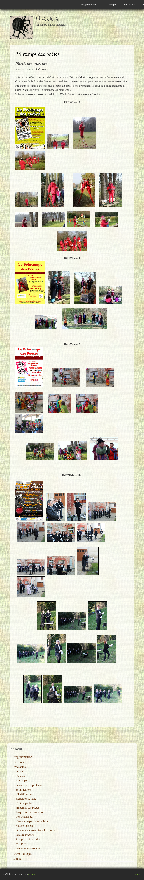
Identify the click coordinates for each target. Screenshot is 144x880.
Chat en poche (24, 803)
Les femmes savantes (28, 848)
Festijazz (21, 843)
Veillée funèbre (24, 825)
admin (138, 874)
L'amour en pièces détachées (32, 821)
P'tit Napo (21, 780)
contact (32, 874)
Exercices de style (26, 798)
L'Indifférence (24, 794)
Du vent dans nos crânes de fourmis (35, 830)
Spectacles (129, 4)
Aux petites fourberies (28, 839)
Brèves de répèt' (22, 853)
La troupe (110, 4)
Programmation (89, 4)
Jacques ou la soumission (30, 812)
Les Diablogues (24, 816)
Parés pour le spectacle (29, 785)
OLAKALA (47, 19)
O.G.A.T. (21, 771)
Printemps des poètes (27, 807)
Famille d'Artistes (26, 834)
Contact (17, 858)
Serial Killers (23, 789)
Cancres (20, 776)
